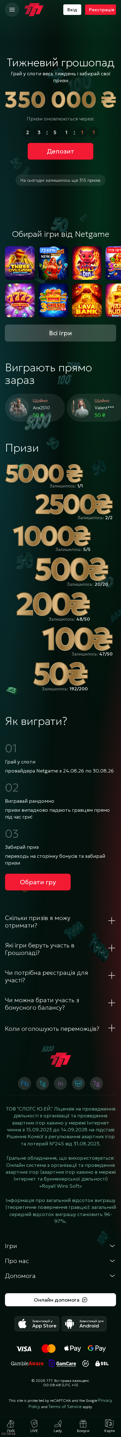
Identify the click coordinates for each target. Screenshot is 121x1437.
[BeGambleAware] (27, 1364)
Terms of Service (65, 1406)
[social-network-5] (24, 1083)
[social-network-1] (42, 1083)
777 (49, 1380)
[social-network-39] (60, 1083)
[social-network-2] (78, 1083)
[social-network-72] (96, 1083)
